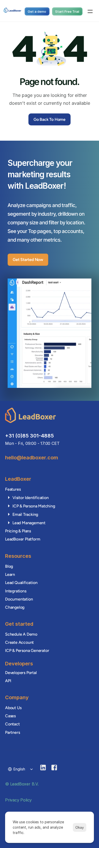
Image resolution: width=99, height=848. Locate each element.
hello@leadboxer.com (31, 458)
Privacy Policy (18, 799)
